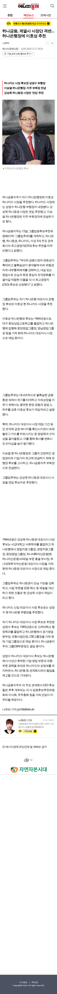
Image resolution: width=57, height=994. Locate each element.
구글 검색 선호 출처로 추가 (19, 53)
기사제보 (23, 982)
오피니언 (45, 15)
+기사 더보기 (48, 720)
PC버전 (35, 982)
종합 (10, 15)
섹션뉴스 (28, 15)
